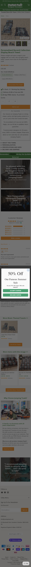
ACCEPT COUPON (15, 291)
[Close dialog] (28, 270)
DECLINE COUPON (15, 295)
